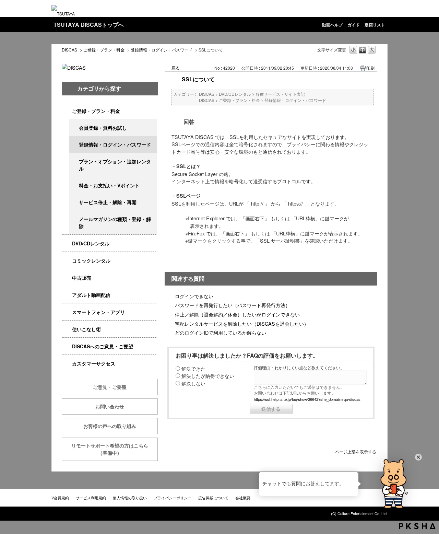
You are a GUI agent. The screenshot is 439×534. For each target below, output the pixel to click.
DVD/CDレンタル (90, 243)
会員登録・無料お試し (103, 127)
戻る (175, 67)
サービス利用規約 (91, 497)
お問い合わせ (109, 406)
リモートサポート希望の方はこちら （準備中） (114, 449)
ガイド (353, 25)
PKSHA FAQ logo (417, 526)
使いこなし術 (86, 329)
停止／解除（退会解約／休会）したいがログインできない (237, 314)
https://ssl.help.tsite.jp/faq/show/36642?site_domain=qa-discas (307, 399)
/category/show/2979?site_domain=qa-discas (67, 111)
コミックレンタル (91, 260)
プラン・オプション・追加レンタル (115, 165)
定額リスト (375, 25)
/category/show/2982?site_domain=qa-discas (67, 312)
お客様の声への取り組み (109, 425)
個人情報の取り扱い (130, 497)
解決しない (193, 383)
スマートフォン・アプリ (98, 312)
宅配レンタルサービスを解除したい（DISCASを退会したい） (242, 323)
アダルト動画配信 (91, 294)
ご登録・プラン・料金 (103, 50)
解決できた (193, 368)
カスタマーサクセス (93, 363)
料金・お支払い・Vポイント (109, 185)
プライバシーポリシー (172, 497)
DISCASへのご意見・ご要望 (102, 346)
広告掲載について (213, 497)
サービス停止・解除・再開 (108, 202)
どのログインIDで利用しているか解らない (220, 332)
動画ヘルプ (332, 25)
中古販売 (81, 277)
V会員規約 (60, 497)
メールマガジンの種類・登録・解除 (115, 223)
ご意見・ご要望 (110, 386)
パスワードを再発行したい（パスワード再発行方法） (232, 305)
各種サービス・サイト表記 (280, 94)
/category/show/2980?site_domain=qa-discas (67, 243)
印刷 (370, 68)
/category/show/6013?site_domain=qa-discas (67, 277)
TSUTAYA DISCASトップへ (89, 24)
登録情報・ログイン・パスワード (161, 50)
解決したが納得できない (207, 375)
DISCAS (69, 50)
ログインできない (194, 296)
